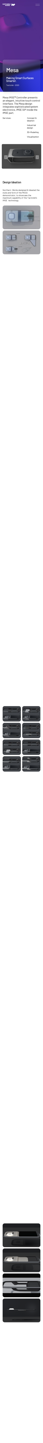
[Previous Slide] (5, 157)
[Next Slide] (37, 157)
